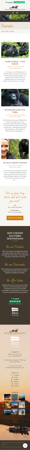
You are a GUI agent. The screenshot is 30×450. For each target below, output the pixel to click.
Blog (7, 31)
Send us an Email (15, 218)
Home (2, 31)
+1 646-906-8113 (16, 356)
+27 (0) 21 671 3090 (16, 366)
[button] (25, 445)
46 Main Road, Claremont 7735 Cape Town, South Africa (15, 361)
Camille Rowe (19, 165)
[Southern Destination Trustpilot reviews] (9, 2)
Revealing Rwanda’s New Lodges (15, 111)
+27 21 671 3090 (17, 354)
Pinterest (16, 381)
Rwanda (19, 68)
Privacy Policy (5, 447)
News (15, 68)
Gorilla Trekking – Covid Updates (15, 63)
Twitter (16, 377)
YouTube (16, 386)
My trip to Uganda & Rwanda (15, 163)
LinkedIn (16, 384)
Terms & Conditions (15, 447)
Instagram (16, 379)
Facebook (16, 375)
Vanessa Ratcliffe (20, 66)
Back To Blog (7, 41)
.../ (26, 81)
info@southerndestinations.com (15, 367)
